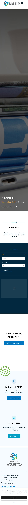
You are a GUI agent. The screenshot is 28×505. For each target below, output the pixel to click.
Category (5, 262)
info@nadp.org (8, 480)
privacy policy (18, 494)
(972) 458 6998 (8, 483)
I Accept (14, 498)
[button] (25, 254)
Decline (14, 502)
